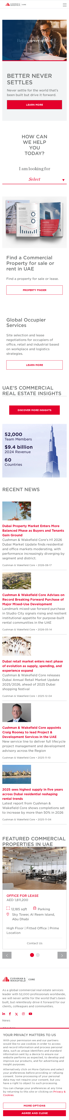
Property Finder (34, 290)
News (6, 1020)
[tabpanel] (34, 899)
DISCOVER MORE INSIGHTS (34, 410)
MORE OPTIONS (34, 1105)
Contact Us (34, 943)
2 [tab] (37, 955)
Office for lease (23, 895)
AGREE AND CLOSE (34, 1113)
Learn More (34, 104)
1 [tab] (32, 955)
